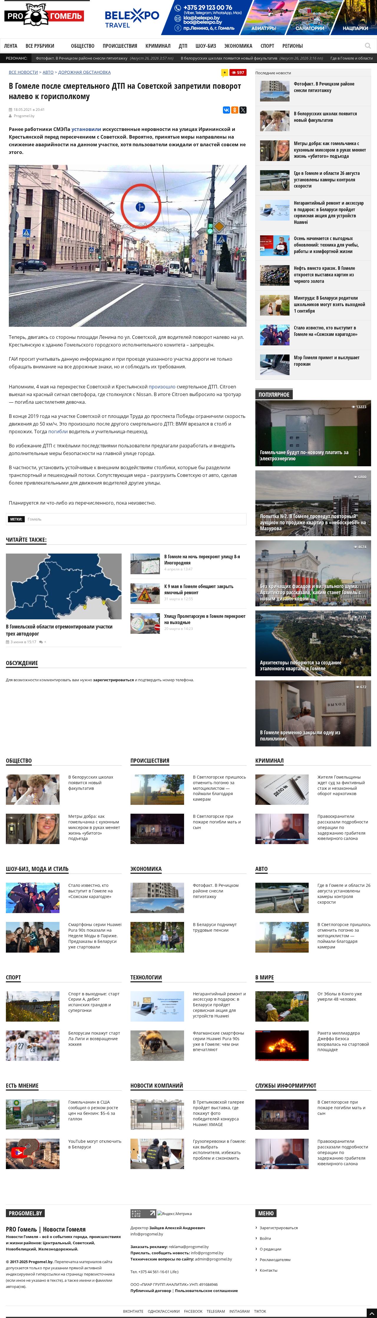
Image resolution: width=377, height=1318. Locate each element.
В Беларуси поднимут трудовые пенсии (215, 927)
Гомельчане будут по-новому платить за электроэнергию (304, 455)
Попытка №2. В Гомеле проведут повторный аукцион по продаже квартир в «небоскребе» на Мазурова (313, 522)
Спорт (267, 45)
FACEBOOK (193, 1311)
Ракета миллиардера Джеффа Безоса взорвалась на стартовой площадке (343, 1041)
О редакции (270, 1249)
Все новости (23, 72)
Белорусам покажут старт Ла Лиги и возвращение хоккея (94, 1038)
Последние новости (273, 72)
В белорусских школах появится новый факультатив (229, 58)
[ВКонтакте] (226, 110)
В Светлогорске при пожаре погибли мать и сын (217, 821)
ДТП (183, 45)
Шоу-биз (206, 45)
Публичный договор (150, 1290)
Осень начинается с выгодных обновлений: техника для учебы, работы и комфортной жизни (326, 244)
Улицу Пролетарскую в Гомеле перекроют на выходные (205, 619)
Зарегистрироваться (279, 1227)
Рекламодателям (275, 1259)
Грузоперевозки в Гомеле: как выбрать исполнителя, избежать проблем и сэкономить (219, 1149)
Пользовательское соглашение (206, 1290)
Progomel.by (24, 115)
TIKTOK (260, 1311)
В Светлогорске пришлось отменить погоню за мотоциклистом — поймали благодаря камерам (219, 788)
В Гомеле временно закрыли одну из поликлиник (300, 735)
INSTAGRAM (239, 1311)
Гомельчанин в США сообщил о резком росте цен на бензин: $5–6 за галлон (93, 1110)
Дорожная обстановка (84, 72)
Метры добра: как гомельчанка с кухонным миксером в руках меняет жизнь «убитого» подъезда (330, 149)
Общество (83, 45)
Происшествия (120, 45)
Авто (48, 72)
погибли (58, 431)
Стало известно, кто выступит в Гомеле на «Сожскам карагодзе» (326, 330)
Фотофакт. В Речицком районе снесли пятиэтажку (82, 58)
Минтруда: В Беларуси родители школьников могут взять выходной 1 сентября (329, 304)
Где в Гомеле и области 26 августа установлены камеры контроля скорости (327, 179)
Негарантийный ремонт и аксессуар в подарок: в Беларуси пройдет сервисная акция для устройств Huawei (329, 212)
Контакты (268, 1270)
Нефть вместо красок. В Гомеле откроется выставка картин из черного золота (324, 274)
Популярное (274, 394)
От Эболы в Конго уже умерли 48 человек (340, 996)
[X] (243, 110)
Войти (265, 1238)
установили (86, 129)
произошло (162, 386)
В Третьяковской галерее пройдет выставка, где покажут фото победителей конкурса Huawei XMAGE (218, 1113)
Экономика (238, 45)
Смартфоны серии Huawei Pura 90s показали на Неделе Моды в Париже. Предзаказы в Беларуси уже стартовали (95, 936)
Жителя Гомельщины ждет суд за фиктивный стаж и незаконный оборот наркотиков (341, 785)
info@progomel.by (146, 1234)
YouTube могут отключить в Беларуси (94, 1144)
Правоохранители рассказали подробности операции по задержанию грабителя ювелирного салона (343, 827)
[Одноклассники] (234, 110)
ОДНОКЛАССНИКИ (164, 1311)
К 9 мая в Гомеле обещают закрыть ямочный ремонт (199, 589)
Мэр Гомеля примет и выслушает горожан (327, 360)
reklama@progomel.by (189, 1246)
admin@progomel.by (213, 1259)
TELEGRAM (216, 1311)
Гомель (35, 519)
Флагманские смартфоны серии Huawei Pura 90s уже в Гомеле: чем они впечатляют (218, 1041)
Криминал (158, 45)
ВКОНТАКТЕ (133, 1311)
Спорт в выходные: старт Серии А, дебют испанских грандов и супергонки (94, 1002)
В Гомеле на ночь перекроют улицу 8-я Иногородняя (202, 559)
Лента (10, 45)
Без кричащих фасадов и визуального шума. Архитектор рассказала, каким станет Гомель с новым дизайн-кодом (310, 592)
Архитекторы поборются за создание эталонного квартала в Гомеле (300, 665)
